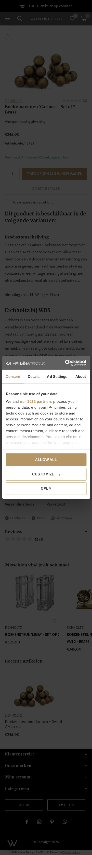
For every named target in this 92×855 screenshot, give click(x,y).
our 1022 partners (36, 401)
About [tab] (80, 376)
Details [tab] (34, 376)
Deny (46, 488)
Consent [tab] (13, 376)
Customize (43, 474)
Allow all (46, 459)
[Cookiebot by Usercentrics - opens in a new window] (65, 363)
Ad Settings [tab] (57, 376)
